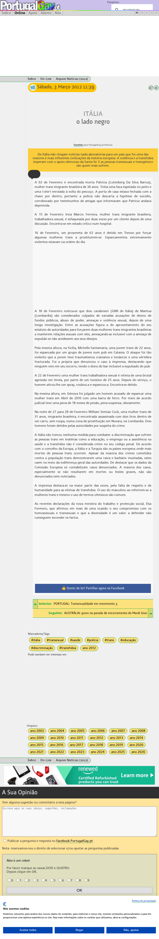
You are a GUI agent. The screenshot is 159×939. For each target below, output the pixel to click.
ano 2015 (36, 745)
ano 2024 (98, 752)
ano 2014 (136, 738)
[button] (34, 174)
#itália (35, 640)
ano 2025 (118, 752)
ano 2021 (37, 752)
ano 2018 (96, 745)
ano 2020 (136, 745)
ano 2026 (138, 752)
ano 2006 (98, 731)
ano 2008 (138, 731)
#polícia (92, 640)
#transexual (55, 640)
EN (142, 13)
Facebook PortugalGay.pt (74, 841)
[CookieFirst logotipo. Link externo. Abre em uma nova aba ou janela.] (4, 904)
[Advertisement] (79, 46)
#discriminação (42, 648)
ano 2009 (37, 738)
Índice (6, 13)
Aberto (46, 13)
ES (147, 13)
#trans (109, 640)
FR (152, 13)
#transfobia (67, 648)
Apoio (33, 13)
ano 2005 (77, 731)
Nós (58, 13)
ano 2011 (76, 738)
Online (19, 13)
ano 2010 (57, 738)
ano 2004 (57, 731)
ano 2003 (37, 731)
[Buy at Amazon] (79, 784)
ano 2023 (77, 752)
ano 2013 (116, 738)
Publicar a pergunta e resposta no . (50, 841)
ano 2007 (118, 731)
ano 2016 (56, 745)
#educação (128, 640)
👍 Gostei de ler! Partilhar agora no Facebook (93, 588)
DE (156, 13)
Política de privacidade (144, 900)
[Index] (13, 79)
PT (137, 13)
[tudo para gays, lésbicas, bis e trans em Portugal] (41, 5)
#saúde (75, 640)
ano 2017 (76, 745)
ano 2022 (57, 752)
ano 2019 (116, 745)
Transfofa (78, 145)
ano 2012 (89, 648)
